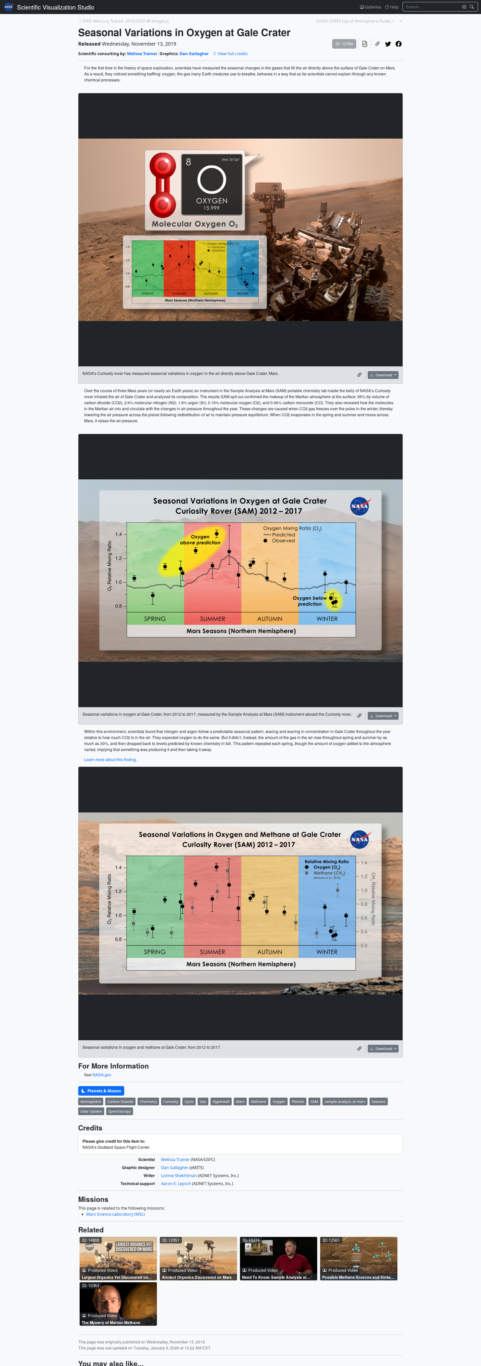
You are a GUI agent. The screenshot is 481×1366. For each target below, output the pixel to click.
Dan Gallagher (194, 53)
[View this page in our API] (364, 44)
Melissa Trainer (142, 53)
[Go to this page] (118, 1259)
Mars (240, 1101)
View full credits (233, 53)
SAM (314, 1101)
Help (394, 7)
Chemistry (148, 1101)
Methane (258, 1101)
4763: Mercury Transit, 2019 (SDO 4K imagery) (125, 21)
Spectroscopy (119, 1111)
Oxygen (279, 1101)
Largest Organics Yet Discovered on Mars (115, 1277)
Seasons (379, 1101)
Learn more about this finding (110, 759)
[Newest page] (401, 21)
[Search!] (472, 7)
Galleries (372, 7)
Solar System (91, 1111)
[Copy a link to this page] (377, 44)
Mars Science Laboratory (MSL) (115, 1214)
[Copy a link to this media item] (359, 374)
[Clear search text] (463, 7)
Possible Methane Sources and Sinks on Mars (356, 1277)
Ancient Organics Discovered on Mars (197, 1277)
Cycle (189, 1101)
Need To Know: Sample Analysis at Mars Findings (274, 1277)
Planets (298, 1101)
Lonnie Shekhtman (179, 1175)
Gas (203, 1101)
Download (384, 375)
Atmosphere (90, 1101)
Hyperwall (221, 1101)
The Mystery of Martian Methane (111, 1322)
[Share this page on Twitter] (388, 44)
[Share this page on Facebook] (398, 44)
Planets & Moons (103, 1091)
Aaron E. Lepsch (176, 1183)
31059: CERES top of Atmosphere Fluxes (353, 21)
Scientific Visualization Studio (55, 7)
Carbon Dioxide (120, 1101)
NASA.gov (101, 1075)
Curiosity (170, 1101)
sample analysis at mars (345, 1101)
